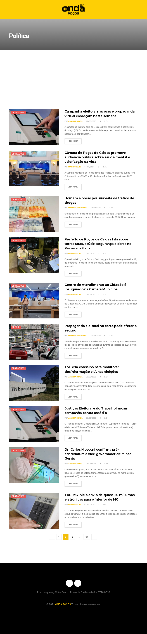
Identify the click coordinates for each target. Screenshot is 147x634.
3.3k (111, 208)
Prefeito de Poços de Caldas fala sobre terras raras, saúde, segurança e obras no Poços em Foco (98, 243)
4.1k (106, 464)
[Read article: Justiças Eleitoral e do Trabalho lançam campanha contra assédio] (34, 424)
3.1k (104, 254)
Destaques (18, 112)
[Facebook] (69, 583)
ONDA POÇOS (63, 604)
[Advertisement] (73, 77)
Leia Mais (75, 140)
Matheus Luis (74, 167)
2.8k (111, 336)
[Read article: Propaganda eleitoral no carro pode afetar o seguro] (34, 342)
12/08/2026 (89, 254)
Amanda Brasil (75, 121)
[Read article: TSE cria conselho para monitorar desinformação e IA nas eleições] (34, 383)
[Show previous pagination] (52, 537)
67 (87, 536)
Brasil (16, 327)
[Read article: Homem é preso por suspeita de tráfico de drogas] (34, 214)
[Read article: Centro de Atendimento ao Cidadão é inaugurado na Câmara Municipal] (34, 300)
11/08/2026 (89, 294)
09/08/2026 (91, 377)
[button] (141, 10)
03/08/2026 (89, 505)
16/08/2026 (89, 167)
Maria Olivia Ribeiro (77, 208)
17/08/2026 (91, 121)
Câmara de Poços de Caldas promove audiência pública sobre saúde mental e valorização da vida (97, 157)
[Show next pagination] (94, 537)
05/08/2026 (91, 464)
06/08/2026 (91, 418)
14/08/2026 (95, 208)
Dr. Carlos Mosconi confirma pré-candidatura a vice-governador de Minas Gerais (98, 454)
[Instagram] (77, 583)
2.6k (106, 121)
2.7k (104, 167)
